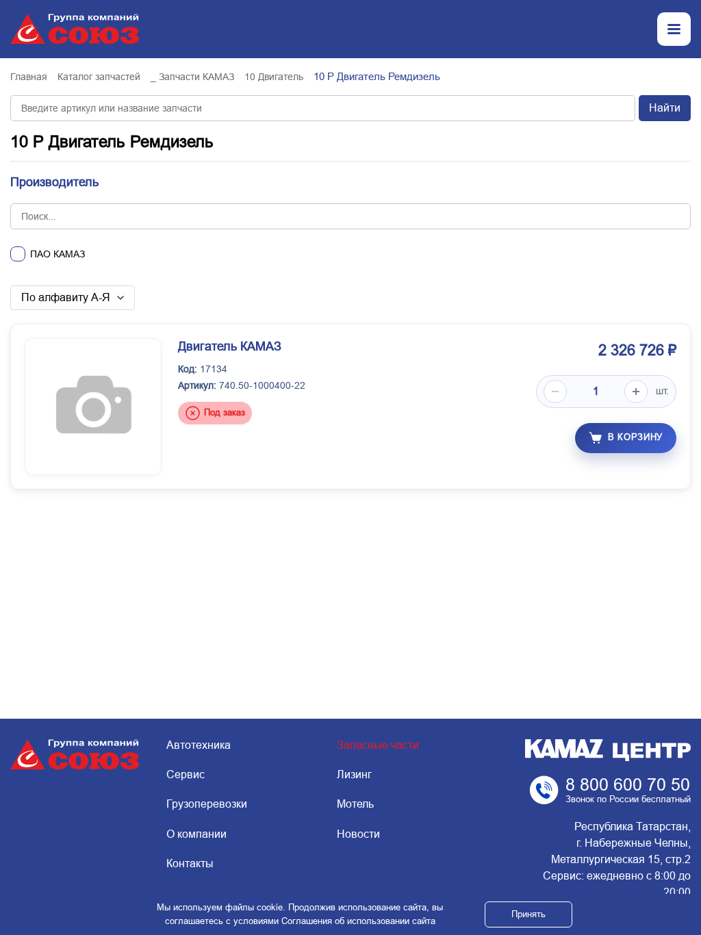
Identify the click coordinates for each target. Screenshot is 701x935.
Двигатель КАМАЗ (229, 346)
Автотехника (198, 745)
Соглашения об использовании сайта (358, 921)
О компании (196, 834)
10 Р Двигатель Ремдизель (112, 141)
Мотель (355, 804)
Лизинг (354, 774)
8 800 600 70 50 (627, 784)
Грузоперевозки (206, 804)
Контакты (190, 863)
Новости (358, 834)
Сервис (185, 774)
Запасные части (378, 745)
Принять (528, 914)
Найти (664, 108)
